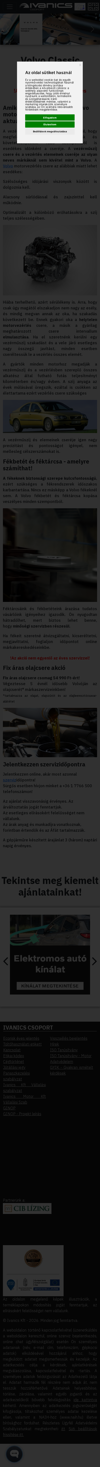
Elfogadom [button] (50, 117)
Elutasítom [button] (50, 124)
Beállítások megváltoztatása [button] (50, 131)
